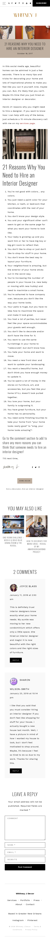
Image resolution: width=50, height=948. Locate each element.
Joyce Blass (28, 586)
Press (37, 900)
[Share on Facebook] (32, 467)
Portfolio (25, 900)
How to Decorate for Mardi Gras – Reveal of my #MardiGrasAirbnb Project (37, 546)
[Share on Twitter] (36, 467)
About (19, 904)
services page (27, 123)
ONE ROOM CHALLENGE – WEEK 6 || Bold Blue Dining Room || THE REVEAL (13, 541)
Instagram (18, 920)
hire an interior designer (33, 489)
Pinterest (32, 920)
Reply (16, 660)
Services (12, 900)
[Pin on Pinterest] (39, 467)
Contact (30, 904)
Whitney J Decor (25, 16)
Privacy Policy (31, 930)
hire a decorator (13, 489)
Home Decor (24, 481)
